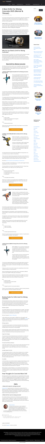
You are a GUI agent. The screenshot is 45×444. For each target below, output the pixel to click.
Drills (4, 414)
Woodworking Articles (36, 4)
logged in (8, 425)
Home (9, 4)
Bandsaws (35, 128)
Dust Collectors (36, 135)
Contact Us (27, 440)
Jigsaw (35, 140)
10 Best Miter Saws (38, 113)
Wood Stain (36, 158)
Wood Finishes (28, 4)
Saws (34, 152)
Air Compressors (36, 126)
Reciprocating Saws (37, 147)
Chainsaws (35, 131)
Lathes (35, 141)
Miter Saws (36, 143)
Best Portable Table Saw (38, 99)
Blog (34, 129)
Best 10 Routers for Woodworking (38, 23)
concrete (26, 318)
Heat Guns (35, 137)
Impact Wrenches (37, 138)
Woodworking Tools (20, 4)
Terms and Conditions (22, 442)
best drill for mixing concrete (7, 415)
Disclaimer (42, 440)
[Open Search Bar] (41, 4)
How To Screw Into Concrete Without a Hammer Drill (15, 160)
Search (35, 8)
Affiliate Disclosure (37, 440)
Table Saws (36, 155)
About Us (13, 4)
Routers (35, 149)
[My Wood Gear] (6, 1)
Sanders (35, 150)
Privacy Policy (31, 440)
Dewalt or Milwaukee (13, 315)
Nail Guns (35, 144)
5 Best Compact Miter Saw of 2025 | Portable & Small (11, 417)
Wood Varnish (36, 159)
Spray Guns (36, 153)
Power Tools (7, 414)
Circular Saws (36, 132)
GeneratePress (13, 440)
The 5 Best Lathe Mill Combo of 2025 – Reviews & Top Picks (12, 416)
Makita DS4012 (5, 388)
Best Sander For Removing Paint (38, 38)
